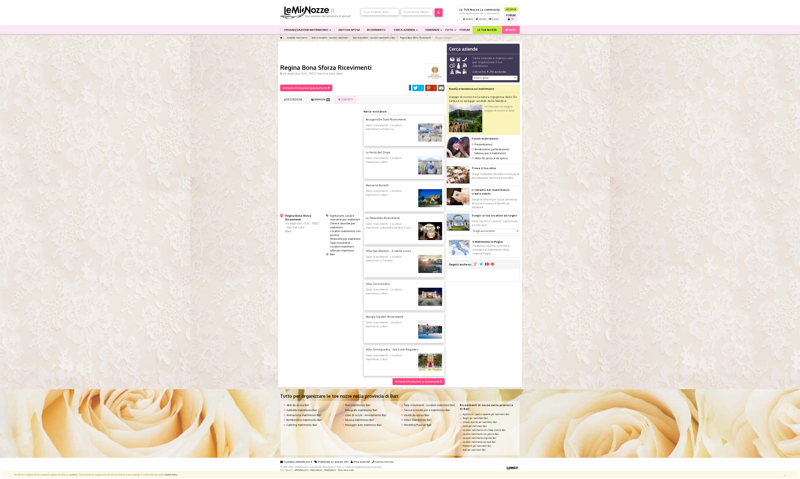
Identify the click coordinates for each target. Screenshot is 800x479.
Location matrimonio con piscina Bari (481, 434)
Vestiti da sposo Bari (416, 415)
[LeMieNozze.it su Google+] (475, 264)
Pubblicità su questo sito (333, 461)
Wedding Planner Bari (417, 424)
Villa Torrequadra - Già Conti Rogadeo (392, 349)
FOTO (449, 29)
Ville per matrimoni (342, 250)
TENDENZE (432, 29)
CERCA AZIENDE (405, 29)
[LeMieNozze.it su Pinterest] (492, 264)
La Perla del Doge (378, 152)
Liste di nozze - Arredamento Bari (365, 415)
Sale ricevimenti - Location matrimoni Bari (429, 405)
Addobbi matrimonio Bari (301, 410)
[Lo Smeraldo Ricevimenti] (430, 231)
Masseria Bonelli (377, 185)
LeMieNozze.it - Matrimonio (308, 470)
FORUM (465, 29)
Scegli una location (484, 231)
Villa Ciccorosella (378, 283)
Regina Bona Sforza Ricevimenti (415, 37)
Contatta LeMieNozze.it (297, 461)
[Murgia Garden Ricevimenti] (430, 329)
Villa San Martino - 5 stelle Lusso (388, 251)
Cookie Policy (171, 474)
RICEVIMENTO (376, 29)
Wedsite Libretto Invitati (482, 19)
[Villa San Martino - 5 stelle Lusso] (430, 264)
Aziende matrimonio (296, 37)
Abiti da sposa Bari (297, 405)
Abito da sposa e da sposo (491, 158)
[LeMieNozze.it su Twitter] (481, 264)
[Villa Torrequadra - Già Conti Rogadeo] (430, 362)
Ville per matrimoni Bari (474, 449)
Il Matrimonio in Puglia (487, 241)
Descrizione (293, 99)
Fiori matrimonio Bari (357, 405)
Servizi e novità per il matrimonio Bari (427, 410)
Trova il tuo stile (484, 168)
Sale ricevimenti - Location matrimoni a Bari (373, 37)
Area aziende (361, 461)
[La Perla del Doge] (430, 165)
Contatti (346, 99)
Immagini (321, 99)
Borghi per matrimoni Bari (475, 418)
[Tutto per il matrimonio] (281, 38)
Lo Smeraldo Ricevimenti (383, 218)
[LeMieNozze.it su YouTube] (487, 264)
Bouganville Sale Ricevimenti (386, 119)
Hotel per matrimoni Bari (475, 426)
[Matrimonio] (319, 12)
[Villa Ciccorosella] (430, 297)
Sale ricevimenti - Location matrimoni (329, 37)
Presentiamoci (483, 144)
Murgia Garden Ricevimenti (384, 316)
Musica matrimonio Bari (359, 419)
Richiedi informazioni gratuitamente (305, 88)
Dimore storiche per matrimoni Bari (480, 422)
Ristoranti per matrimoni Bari (477, 445)
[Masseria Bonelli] (430, 198)
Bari (332, 254)
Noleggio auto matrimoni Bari (363, 424)
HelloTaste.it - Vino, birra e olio (339, 470)
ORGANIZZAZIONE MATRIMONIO (306, 29)
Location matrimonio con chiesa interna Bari (484, 430)
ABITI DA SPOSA (349, 29)
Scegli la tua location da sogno (494, 215)
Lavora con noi (384, 461)
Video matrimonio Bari (417, 419)
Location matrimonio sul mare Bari (479, 441)
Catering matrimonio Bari (301, 424)
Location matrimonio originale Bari (479, 437)
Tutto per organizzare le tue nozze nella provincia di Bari (339, 396)
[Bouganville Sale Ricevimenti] (430, 132)
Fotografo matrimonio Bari (361, 410)
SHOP (512, 29)
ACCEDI (510, 9)
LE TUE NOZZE (487, 29)
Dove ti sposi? (481, 77)
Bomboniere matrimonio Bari (304, 419)
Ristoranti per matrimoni (345, 238)
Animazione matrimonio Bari (303, 415)
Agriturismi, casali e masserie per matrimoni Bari (486, 414)
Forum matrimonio (485, 138)
